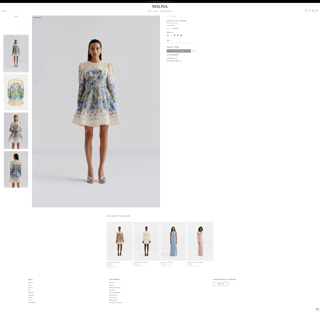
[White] (135, 267)
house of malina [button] (166, 11)
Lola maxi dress (166, 262)
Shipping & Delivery (114, 287)
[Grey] (197, 267)
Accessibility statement (115, 302)
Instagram (31, 295)
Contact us (112, 282)
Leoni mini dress (113, 262)
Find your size (170, 46)
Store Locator (113, 297)
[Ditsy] (171, 35)
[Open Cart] (316, 10)
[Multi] (108, 268)
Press (29, 285)
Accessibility (31, 302)
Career (30, 287)
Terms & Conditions (114, 292)
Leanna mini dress (141, 262)
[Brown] (164, 267)
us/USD (4, 10)
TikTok (30, 297)
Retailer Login (113, 300)
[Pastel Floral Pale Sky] (174, 35)
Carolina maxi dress (195, 262)
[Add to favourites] (194, 51)
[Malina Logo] (160, 6)
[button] (317, 309)
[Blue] (161, 267)
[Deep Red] (143, 267)
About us (30, 282)
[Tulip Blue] (178, 35)
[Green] (167, 267)
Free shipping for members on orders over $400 (160, 1)
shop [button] (150, 11)
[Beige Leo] (168, 35)
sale (168, 16)
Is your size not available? (172, 54)
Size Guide (112, 290)
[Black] (137, 267)
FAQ (29, 290)
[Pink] (172, 267)
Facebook (31, 292)
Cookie (30, 300)
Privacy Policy (113, 295)
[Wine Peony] (181, 35)
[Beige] (202, 267)
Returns (111, 285)
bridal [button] (155, 11)
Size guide (177, 46)
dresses (173, 16)
